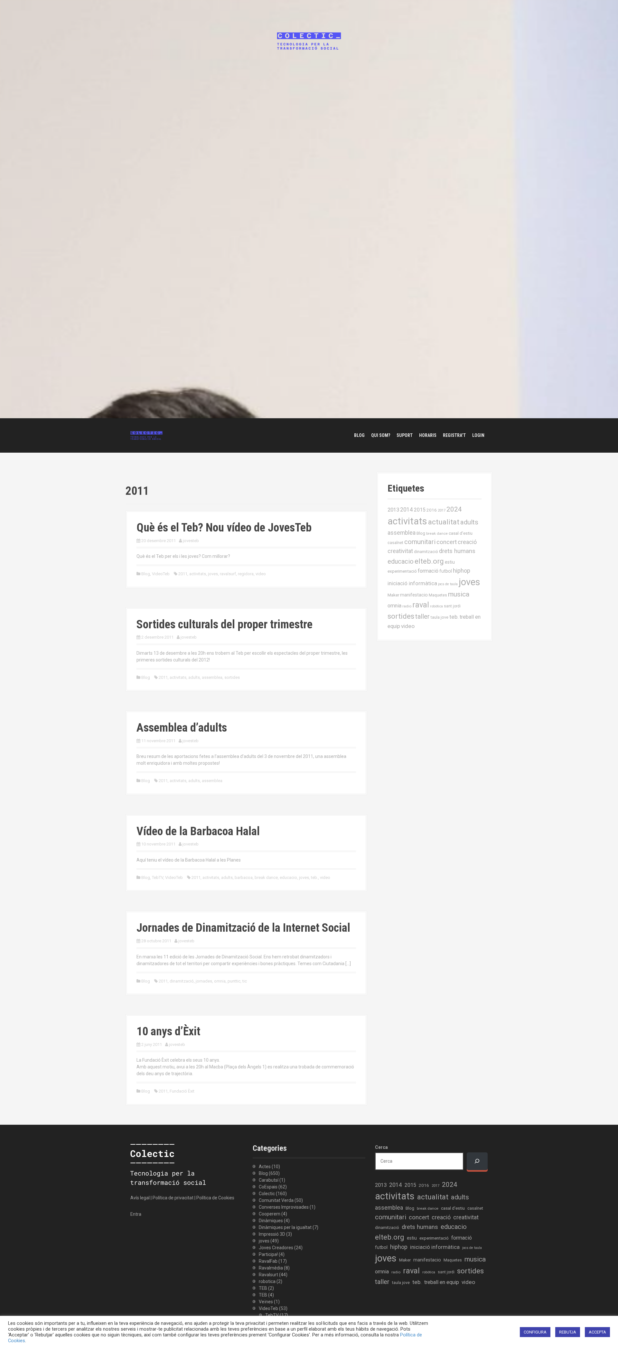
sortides (232, 677)
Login (478, 435)
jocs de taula (448, 584)
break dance (266, 877)
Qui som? (380, 435)
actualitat (443, 522)
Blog (359, 435)
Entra (135, 1214)
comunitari (419, 542)
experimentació (402, 571)
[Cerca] (477, 1161)
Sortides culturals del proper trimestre (224, 624)
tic (244, 981)
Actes (265, 1166)
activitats (197, 573)
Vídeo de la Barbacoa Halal (198, 831)
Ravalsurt (268, 1274)
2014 (406, 509)
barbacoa (244, 877)
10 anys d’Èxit (168, 1031)
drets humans (457, 551)
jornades (204, 981)
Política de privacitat (173, 1197)
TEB (263, 1288)
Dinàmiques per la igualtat (285, 1227)
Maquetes (438, 595)
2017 (441, 510)
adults (194, 677)
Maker (393, 594)
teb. (314, 877)
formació (428, 571)
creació (467, 542)
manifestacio (414, 594)
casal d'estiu (461, 533)
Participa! (268, 1254)
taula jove (439, 617)
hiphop (461, 570)
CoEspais (268, 1186)
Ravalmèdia (271, 1267)
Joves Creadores (276, 1247)
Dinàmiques (271, 1220)
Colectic (267, 1193)
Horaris (427, 435)
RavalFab (268, 1261)
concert (446, 542)
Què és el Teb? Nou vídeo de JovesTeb (224, 527)
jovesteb (191, 540)
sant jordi (452, 606)
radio (406, 606)
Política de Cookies (215, 1197)
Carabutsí (268, 1180)
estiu (450, 562)
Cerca (381, 1147)
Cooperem (269, 1213)
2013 (393, 509)
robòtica (436, 606)
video (261, 573)
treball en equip (441, 1282)
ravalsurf (228, 573)
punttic (234, 981)
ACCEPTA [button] (597, 1332)
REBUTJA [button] (567, 1332)
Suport (405, 435)
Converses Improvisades (284, 1207)
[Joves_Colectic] (146, 435)
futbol (445, 571)
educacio (288, 877)
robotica (267, 1281)
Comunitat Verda (276, 1200)
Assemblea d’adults (181, 727)
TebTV (157, 877)
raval (420, 604)
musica (458, 594)
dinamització (182, 981)
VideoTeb (161, 573)
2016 (431, 509)
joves (213, 573)
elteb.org (429, 561)
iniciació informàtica (412, 583)
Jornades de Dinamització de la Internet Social (243, 928)
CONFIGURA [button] (535, 1332)
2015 (420, 510)
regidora (246, 573)
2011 (182, 573)
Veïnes (266, 1301)
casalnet (395, 542)
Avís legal (140, 1197)
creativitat (400, 551)
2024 (454, 509)
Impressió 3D (272, 1234)
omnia (220, 981)
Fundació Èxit (182, 1091)
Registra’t (454, 435)
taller (422, 616)
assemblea (212, 677)
